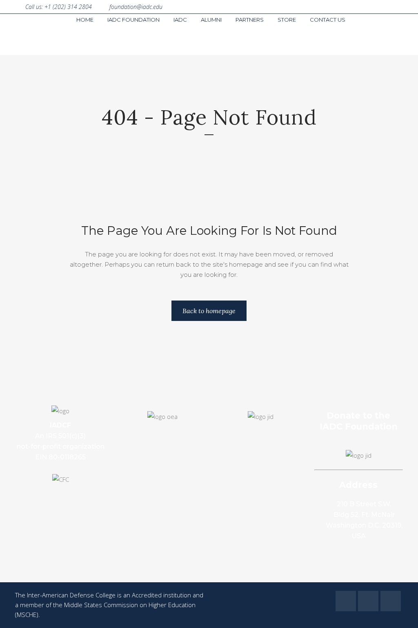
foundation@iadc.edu (135, 7)
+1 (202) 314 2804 (68, 7)
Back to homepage (209, 311)
